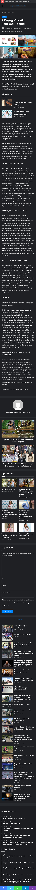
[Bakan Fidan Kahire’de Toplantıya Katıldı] (7, 672)
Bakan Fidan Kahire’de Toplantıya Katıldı (22, 671)
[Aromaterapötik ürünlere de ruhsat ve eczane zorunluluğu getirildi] (27, 483)
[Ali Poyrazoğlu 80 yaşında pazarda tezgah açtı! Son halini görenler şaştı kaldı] (7, 663)
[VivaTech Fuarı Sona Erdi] (7, 637)
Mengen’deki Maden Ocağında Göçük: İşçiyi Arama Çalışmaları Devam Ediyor (23, 739)
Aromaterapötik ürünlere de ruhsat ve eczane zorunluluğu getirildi (26, 492)
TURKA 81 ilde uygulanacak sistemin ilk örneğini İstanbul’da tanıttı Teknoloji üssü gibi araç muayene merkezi (24, 776)
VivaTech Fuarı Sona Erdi (22, 634)
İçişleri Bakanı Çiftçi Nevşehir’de (21, 627)
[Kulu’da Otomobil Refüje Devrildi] (7, 712)
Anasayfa (6, 12)
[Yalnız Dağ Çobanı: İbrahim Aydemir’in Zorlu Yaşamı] (7, 645)
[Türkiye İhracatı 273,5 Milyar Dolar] (7, 758)
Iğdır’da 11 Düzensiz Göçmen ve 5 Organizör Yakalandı (24, 728)
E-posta (4, 585)
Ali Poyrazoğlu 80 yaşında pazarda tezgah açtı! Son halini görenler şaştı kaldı (23, 663)
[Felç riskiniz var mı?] (9, 483)
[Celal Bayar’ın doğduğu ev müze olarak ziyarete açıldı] (7, 681)
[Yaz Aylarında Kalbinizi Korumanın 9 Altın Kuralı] (9, 527)
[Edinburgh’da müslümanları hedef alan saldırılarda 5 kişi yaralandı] (7, 654)
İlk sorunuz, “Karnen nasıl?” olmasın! (26, 535)
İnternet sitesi (6, 593)
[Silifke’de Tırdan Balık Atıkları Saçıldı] (7, 721)
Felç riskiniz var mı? (8, 489)
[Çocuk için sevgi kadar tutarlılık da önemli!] (7, 114)
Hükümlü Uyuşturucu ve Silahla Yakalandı (22, 688)
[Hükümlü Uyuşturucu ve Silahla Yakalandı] (7, 689)
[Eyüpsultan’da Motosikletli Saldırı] (7, 766)
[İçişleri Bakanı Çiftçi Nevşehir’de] (7, 628)
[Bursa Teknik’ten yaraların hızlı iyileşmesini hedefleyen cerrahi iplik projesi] (27, 504)
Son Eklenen (18, 620)
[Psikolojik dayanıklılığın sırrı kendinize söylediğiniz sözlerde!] (9, 504)
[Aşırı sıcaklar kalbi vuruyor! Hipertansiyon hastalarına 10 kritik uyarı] (7, 102)
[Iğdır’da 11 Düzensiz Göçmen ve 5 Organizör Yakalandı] (7, 729)
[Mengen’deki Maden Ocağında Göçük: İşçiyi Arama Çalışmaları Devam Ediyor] (7, 738)
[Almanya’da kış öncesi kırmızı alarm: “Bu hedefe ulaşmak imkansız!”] (7, 797)
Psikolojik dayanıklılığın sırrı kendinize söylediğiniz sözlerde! (9, 513)
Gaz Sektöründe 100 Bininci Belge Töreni (16, 705)
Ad (3, 578)
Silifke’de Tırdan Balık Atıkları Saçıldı (21, 719)
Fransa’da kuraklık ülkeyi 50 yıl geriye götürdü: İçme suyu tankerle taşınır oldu (23, 698)
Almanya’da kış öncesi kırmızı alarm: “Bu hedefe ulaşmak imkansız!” (22, 796)
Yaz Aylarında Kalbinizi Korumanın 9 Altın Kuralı (9, 536)
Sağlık (12, 12)
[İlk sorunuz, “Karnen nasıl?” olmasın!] (27, 527)
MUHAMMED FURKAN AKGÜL (13, 28)
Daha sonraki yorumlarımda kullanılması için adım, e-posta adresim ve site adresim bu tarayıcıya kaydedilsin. (18, 603)
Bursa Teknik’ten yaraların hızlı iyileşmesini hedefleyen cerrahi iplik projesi (25, 514)
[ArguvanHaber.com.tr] (18, 6)
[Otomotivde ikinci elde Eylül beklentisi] (7, 788)
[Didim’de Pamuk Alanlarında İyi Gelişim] (7, 749)
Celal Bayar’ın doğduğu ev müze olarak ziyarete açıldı (23, 679)
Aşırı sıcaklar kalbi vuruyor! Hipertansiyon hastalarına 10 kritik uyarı (24, 102)
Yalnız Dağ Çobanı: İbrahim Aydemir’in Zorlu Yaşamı (23, 644)
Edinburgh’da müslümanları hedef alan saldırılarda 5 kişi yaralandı (24, 653)
